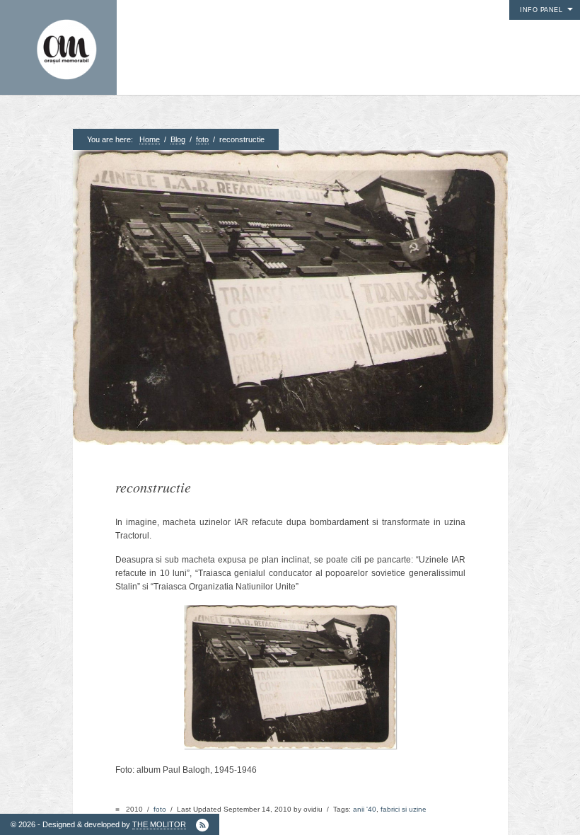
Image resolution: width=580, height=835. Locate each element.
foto (202, 139)
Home (149, 139)
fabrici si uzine (404, 809)
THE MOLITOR (159, 824)
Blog (177, 139)
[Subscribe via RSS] (202, 825)
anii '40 (364, 809)
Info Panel (541, 9)
